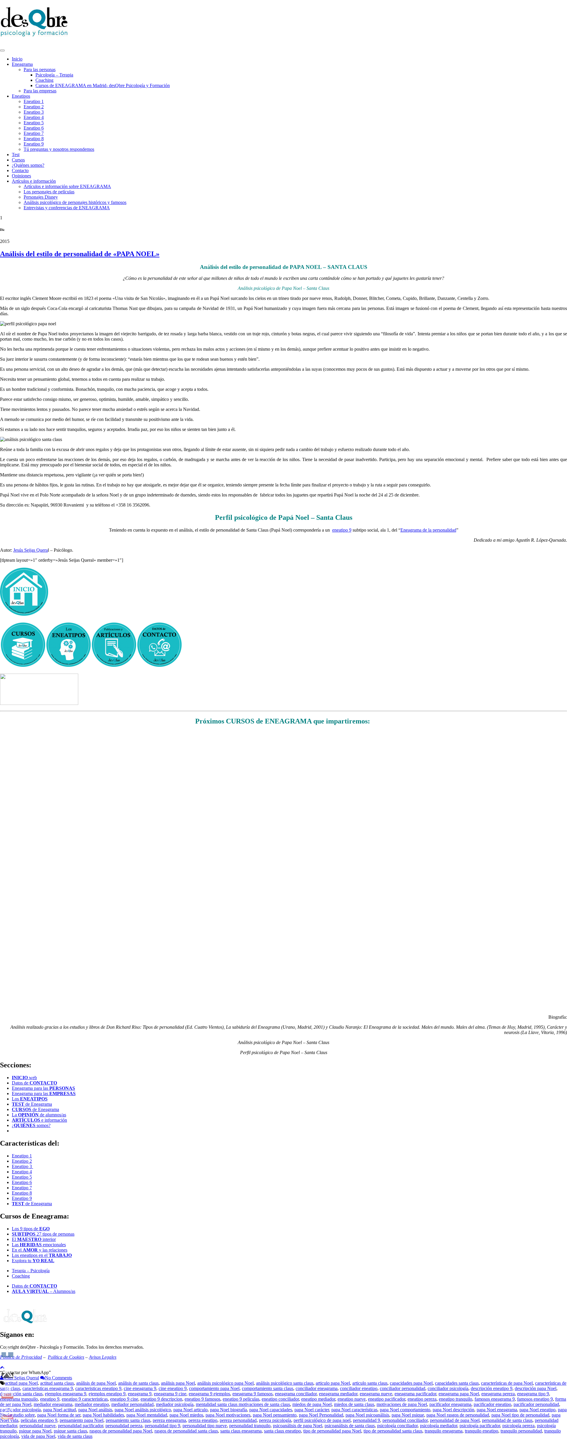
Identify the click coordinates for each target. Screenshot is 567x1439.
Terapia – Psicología (31, 1270)
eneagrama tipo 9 (533, 1393)
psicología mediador (438, 1425)
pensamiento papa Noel (81, 1420)
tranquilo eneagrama (443, 1430)
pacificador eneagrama (450, 1404)
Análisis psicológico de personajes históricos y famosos (75, 202)
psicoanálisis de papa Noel (297, 1425)
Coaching (44, 80)
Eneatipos (21, 96)
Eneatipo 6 (34, 127)
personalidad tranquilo (250, 1425)
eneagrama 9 (139, 1393)
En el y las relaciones (39, 1249)
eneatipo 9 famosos (202, 1399)
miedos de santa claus (354, 1404)
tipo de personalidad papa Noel (332, 1430)
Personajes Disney (41, 197)
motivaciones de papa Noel (402, 1404)
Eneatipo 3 (34, 112)
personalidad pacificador (80, 1425)
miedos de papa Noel (312, 1404)
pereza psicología (275, 1420)
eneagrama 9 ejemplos (209, 1393)
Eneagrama (22, 64)
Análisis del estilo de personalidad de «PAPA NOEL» (79, 254)
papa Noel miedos (186, 1414)
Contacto (20, 170)
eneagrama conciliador (296, 1393)
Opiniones (21, 175)
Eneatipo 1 (34, 101)
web (24, 1077)
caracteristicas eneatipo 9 (98, 1388)
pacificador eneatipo (492, 1404)
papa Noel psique (408, 1414)
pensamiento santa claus (128, 1420)
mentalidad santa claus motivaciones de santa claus (243, 1404)
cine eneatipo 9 (173, 1388)
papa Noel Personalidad (321, 1414)
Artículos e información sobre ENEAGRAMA (67, 186)
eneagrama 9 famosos (252, 1393)
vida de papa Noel (38, 1436)
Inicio (17, 58)
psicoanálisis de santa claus (350, 1425)
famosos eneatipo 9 (535, 1399)
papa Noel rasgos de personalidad (457, 1414)
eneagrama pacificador (415, 1393)
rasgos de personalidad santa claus (186, 1430)
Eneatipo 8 (34, 138)
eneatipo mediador (318, 1399)
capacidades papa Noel (411, 1383)
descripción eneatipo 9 (491, 1388)
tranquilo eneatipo (481, 1430)
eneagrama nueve (376, 1393)
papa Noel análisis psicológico (143, 1409)
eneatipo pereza (422, 1399)
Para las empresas (40, 90)
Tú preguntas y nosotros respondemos (59, 149)
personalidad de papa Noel (455, 1420)
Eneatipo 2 (34, 106)
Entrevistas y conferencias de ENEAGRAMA (67, 207)
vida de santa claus (75, 1436)
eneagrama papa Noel (459, 1393)
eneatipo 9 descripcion (161, 1399)
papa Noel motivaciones (228, 1414)
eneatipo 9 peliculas (241, 1399)
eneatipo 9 (341, 530)
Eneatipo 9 (34, 143)
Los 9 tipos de (31, 1228)
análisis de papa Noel (96, 1383)
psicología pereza (518, 1425)
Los (30, 1098)
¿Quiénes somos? (28, 165)
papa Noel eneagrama (497, 1409)
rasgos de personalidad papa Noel (120, 1430)
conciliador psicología (448, 1388)
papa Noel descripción (453, 1409)
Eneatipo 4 (34, 117)
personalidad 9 (366, 1420)
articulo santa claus (369, 1383)
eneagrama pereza (498, 1393)
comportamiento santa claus (267, 1388)
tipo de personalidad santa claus (393, 1430)
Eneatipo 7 (34, 133)
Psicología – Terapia (54, 74)
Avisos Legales (102, 1357)
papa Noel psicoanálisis (367, 1414)
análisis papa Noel (178, 1383)
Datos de (34, 1082)
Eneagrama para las (43, 1088)
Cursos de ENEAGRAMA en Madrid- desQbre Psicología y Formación (102, 85)
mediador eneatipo (92, 1404)
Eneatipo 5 (34, 122)
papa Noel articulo (190, 1409)
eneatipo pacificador (386, 1399)
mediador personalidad (132, 1404)
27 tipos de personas (43, 1234)
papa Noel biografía (228, 1409)
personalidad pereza (123, 1425)
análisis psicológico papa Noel (225, 1383)
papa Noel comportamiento (405, 1409)
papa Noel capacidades (270, 1409)
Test (15, 154)
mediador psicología (174, 1404)
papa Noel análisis (95, 1409)
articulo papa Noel (333, 1383)
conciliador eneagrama (317, 1388)
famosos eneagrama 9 (495, 1399)
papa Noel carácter (311, 1409)
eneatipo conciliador (280, 1399)
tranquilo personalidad (521, 1430)
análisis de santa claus (138, 1383)
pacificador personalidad (536, 1404)
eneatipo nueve (352, 1399)
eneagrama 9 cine (170, 1393)
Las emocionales (39, 1244)
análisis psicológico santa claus (284, 1383)
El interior (34, 1239)
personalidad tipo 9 (162, 1425)
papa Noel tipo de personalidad (520, 1414)
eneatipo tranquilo (455, 1399)
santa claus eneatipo (282, 1430)
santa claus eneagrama (241, 1430)
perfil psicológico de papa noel (322, 1420)
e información (39, 1120)
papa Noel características (354, 1409)
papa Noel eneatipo (537, 1409)
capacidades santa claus (457, 1383)
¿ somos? (31, 1125)
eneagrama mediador (338, 1393)
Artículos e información (34, 181)
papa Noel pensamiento (274, 1414)
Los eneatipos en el (42, 1255)
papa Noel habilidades (103, 1414)
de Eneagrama (32, 1104)
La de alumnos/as (39, 1114)
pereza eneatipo (202, 1420)
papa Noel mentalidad (146, 1414)
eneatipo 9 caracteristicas (85, 1399)
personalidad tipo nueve (205, 1425)
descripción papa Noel (535, 1388)
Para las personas (40, 69)
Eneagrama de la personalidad (428, 530)
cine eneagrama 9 (140, 1388)
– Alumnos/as (43, 1291)
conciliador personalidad (402, 1388)
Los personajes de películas (49, 191)
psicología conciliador (397, 1425)
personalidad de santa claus (507, 1420)
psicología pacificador (480, 1425)
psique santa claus (70, 1430)
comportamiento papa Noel (214, 1388)
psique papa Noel (35, 1430)
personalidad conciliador (405, 1420)
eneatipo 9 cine (124, 1399)
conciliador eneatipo (358, 1388)
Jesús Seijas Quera (30, 550)
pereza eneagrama (169, 1420)
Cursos (18, 159)
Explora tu (33, 1260)
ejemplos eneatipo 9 (107, 1393)
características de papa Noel (507, 1383)
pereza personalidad (238, 1420)
